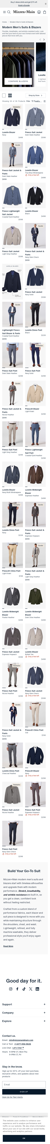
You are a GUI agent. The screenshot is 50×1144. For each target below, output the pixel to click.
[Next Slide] (44, 39)
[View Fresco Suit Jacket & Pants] (12, 155)
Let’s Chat (18, 1047)
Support (7, 1004)
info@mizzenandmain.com (21, 1040)
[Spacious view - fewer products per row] (3, 95)
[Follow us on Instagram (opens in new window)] (10, 989)
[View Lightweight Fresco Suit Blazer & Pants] (12, 314)
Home (4, 22)
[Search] (9, 12)
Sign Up (24, 1092)
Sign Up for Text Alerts (12, 1097)
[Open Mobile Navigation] (4, 12)
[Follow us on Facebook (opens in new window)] (17, 989)
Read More (8, 946)
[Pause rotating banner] (45, 3)
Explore (6, 1021)
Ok (24, 1138)
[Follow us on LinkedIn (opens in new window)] (37, 989)
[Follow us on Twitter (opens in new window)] (30, 989)
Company (8, 1012)
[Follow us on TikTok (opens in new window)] (24, 989)
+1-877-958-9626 (22, 1044)
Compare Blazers (18, 81)
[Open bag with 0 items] (44, 12)
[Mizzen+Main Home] (24, 11)
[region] (12, 116)
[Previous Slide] (40, 39)
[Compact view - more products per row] (10, 95)
